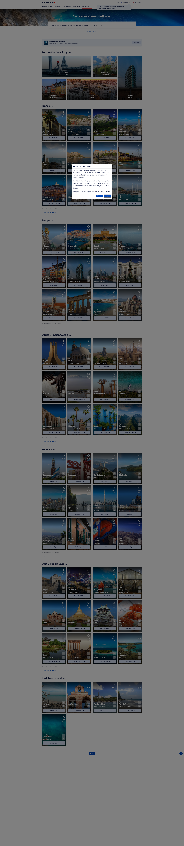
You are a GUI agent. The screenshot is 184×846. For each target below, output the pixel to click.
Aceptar (107, 196)
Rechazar (99, 196)
